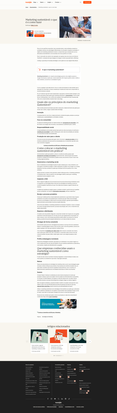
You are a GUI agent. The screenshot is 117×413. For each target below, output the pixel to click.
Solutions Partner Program (84, 385)
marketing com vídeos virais (52, 230)
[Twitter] (58, 399)
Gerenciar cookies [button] (80, 406)
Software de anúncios (29, 390)
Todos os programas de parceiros (85, 383)
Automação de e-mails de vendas (30, 387)
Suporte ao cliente (82, 367)
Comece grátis (87, 2)
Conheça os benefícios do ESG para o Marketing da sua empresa (58, 145)
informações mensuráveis (59, 191)
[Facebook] (48, 399)
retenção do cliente (70, 139)
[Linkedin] (62, 399)
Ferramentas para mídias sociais (31, 380)
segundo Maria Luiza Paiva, (43, 286)
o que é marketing (53, 296)
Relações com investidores (72, 376)
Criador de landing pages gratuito (43, 389)
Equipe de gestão (70, 371)
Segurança (61, 406)
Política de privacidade (51, 406)
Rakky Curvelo (34, 25)
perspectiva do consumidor (69, 122)
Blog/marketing (33, 7)
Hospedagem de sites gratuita (44, 392)
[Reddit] (65, 399)
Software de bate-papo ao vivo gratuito (44, 383)
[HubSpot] (58, 402)
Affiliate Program (83, 392)
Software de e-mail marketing (31, 392)
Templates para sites (58, 382)
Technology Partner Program (84, 388)
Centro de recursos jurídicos (39, 406)
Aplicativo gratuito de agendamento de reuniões (30, 376)
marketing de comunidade (43, 131)
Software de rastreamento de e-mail (31, 383)
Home (27, 7)
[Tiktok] (69, 399)
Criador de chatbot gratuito (44, 380)
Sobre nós (69, 367)
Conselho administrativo (71, 373)
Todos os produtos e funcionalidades (29, 368)
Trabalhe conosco (71, 369)
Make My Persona (58, 367)
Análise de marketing (43, 386)
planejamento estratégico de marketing (46, 155)
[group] (39, 341)
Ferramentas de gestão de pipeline (44, 368)
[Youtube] (55, 399)
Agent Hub (27, 378)
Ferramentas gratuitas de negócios (59, 379)
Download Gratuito (39, 35)
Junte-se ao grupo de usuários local (84, 370)
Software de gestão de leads (31, 394)
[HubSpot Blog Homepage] (29, 2)
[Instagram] (51, 399)
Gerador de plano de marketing (58, 376)
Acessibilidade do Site (69, 406)
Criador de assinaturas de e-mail (60, 370)
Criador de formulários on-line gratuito (44, 378)
